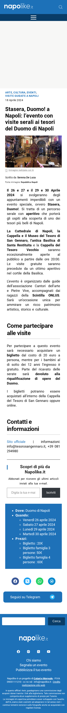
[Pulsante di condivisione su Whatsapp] (39, 581)
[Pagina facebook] (19, 652)
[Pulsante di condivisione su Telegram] (51, 581)
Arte (8, 92)
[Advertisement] (33, 54)
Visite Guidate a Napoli (22, 96)
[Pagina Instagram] (29, 652)
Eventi (31, 92)
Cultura (19, 92)
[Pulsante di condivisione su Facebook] (15, 581)
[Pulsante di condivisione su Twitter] (27, 581)
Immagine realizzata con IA (21, 170)
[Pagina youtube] (48, 652)
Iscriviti (51, 492)
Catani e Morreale (43, 678)
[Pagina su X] (39, 652)
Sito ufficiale (16, 442)
